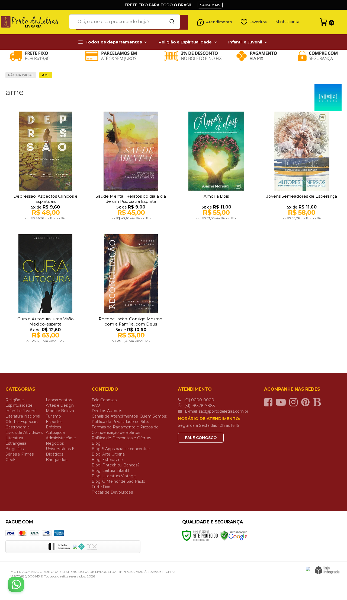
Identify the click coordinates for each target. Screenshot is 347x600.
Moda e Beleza (60, 410)
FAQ (96, 405)
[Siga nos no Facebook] (269, 402)
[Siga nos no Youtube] (282, 402)
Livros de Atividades (24, 432)
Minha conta (287, 22)
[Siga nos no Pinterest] (306, 402)
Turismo (53, 416)
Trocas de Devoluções (112, 492)
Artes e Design (60, 405)
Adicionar (55, 221)
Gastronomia (17, 427)
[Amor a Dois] (216, 170)
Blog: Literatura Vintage (114, 475)
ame (46, 75)
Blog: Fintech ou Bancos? (116, 465)
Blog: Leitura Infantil (110, 470)
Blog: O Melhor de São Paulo (118, 481)
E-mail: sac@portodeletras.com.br (216, 411)
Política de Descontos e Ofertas (121, 437)
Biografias (14, 448)
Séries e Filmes (19, 454)
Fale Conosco (104, 399)
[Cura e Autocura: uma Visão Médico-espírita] (45, 292)
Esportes (54, 421)
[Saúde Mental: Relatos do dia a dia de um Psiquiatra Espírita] (131, 170)
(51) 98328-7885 (199, 405)
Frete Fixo (101, 486)
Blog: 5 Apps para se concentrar (121, 448)
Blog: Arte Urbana (108, 454)
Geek (10, 459)
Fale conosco (201, 437)
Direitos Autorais (107, 410)
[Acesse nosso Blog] (318, 402)
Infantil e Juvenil (20, 410)
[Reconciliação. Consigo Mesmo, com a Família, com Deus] (131, 292)
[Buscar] (170, 21)
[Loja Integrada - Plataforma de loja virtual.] (327, 570)
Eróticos (53, 427)
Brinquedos (56, 459)
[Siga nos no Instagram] (294, 402)
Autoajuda (55, 432)
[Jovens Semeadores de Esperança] (301, 170)
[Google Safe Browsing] (234, 535)
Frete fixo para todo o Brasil (158, 4)
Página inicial (21, 75)
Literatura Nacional (22, 416)
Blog (96, 443)
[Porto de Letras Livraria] (32, 22)
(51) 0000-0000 (198, 399)
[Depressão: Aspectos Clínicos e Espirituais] (45, 170)
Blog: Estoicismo (107, 459)
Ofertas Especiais (21, 421)
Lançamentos (59, 399)
